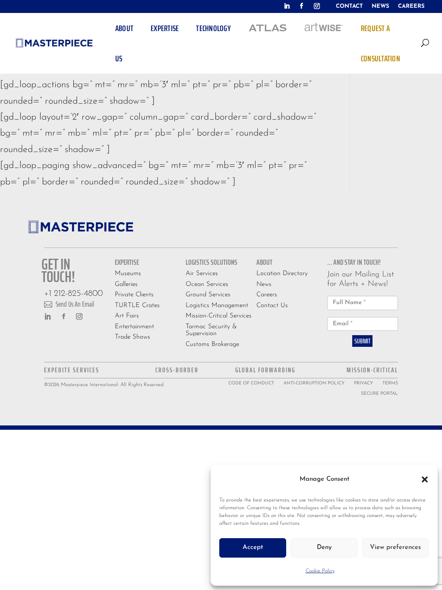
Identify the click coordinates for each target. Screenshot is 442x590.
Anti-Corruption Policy (314, 383)
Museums (128, 273)
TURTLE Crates (137, 305)
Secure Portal (379, 393)
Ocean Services (207, 284)
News (264, 284)
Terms (390, 383)
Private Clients (134, 295)
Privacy (363, 383)
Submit (362, 341)
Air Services (202, 273)
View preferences (395, 547)
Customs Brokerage (212, 344)
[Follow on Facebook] (301, 6)
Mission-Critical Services (219, 316)
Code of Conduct (251, 383)
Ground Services (208, 295)
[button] (424, 479)
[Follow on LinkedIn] (287, 6)
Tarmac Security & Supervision (211, 330)
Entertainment (134, 327)
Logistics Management (217, 305)
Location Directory (282, 273)
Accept (253, 547)
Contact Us (272, 305)
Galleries (126, 284)
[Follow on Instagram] (317, 6)
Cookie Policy (320, 571)
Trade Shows (132, 337)
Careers (266, 295)
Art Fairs (127, 316)
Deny (324, 547)
